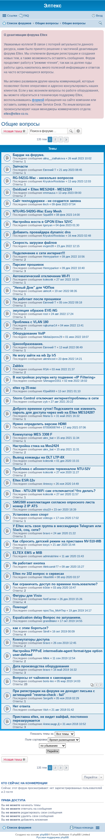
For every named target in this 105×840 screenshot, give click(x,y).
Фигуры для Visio (27, 595)
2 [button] (55, 139)
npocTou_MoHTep (54, 610)
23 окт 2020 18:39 (65, 509)
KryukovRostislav (54, 181)
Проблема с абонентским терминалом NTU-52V (51, 469)
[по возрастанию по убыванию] (52, 745)
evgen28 (48, 246)
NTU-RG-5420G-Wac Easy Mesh (37, 211)
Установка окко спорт (30, 514)
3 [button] (60, 139)
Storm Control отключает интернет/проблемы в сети (56, 398)
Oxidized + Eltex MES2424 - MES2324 (42, 189)
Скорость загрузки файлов (35, 243)
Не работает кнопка (29, 563)
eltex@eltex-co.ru (16, 114)
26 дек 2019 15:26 (71, 599)
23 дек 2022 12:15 (68, 246)
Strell (46, 631)
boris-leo (48, 681)
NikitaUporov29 (52, 336)
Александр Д (51, 724)
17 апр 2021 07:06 (74, 427)
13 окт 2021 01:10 (69, 391)
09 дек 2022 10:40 (73, 268)
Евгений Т (49, 169)
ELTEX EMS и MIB (27, 553)
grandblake (50, 620)
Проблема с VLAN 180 (30, 322)
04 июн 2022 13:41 (72, 325)
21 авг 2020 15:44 (64, 544)
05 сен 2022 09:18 (70, 302)
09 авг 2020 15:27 (73, 566)
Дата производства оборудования (41, 666)
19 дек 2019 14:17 (80, 610)
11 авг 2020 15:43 (73, 556)
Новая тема (13, 131)
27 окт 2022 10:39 (67, 279)
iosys (46, 544)
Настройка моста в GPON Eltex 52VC (42, 222)
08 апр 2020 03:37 (68, 577)
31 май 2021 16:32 (68, 415)
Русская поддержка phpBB (52, 837)
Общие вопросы (20, 124)
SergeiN (48, 698)
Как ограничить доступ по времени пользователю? (55, 584)
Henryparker (51, 256)
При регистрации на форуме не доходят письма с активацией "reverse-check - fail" (54, 693)
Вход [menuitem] (99, 15)
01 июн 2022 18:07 (77, 336)
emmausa (49, 192)
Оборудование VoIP (29, 333)
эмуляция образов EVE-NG (35, 310)
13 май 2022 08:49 (71, 347)
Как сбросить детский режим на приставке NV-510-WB (57, 541)
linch (46, 204)
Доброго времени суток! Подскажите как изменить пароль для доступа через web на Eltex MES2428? (54, 410)
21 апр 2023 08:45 (70, 169)
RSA (46, 369)
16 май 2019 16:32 (65, 669)
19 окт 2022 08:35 (66, 290)
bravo (46, 533)
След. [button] (66, 139)
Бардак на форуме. (28, 155)
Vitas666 (48, 577)
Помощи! (20, 607)
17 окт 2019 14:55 (71, 620)
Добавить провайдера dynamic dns (42, 232)
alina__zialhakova (54, 158)
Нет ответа (21, 706)
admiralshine (51, 556)
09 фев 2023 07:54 (63, 204)
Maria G (48, 415)
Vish (45, 709)
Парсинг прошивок (28, 264)
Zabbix (18, 366)
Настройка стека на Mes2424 (36, 446)
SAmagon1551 (52, 380)
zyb (45, 401)
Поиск (71, 131)
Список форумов (19, 827)
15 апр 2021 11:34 (68, 437)
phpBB (44, 834)
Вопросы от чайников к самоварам (42, 678)
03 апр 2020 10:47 (64, 587)
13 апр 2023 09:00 (69, 192)
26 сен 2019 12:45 (64, 642)
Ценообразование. (28, 344)
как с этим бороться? (30, 628)
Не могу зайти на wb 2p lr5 (34, 355)
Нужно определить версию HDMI (40, 424)
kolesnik (48, 279)
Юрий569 (49, 391)
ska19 (47, 509)
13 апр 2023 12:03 (79, 181)
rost (45, 313)
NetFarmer (50, 599)
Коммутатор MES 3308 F (32, 434)
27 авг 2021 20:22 (62, 401)
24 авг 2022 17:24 (62, 313)
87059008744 (51, 427)
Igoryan (47, 225)
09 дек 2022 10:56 (73, 256)
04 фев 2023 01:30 (67, 225)
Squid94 (48, 214)
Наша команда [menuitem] (83, 827)
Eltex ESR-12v (24, 480)
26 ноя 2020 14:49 (67, 483)
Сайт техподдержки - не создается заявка (47, 201)
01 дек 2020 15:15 (67, 460)
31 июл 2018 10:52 (74, 724)
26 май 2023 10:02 (79, 158)
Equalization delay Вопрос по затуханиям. (47, 617)
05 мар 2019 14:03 (68, 681)
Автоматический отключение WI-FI (41, 276)
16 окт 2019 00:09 (63, 631)
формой (38, 100)
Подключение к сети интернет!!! (39, 253)
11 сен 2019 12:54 (63, 658)
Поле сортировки (36, 739)
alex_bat (48, 437)
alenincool (49, 358)
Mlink (46, 658)
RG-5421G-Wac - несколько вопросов (43, 178)
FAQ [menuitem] (26, 15)
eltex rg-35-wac (24, 388)
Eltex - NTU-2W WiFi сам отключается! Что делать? (54, 491)
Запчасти (20, 166)
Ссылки (12, 15)
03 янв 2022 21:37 (63, 369)
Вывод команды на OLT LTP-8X (38, 457)
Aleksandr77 (51, 566)
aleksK (47, 290)
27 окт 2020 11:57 (67, 494)
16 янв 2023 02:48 (79, 235)
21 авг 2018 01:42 (62, 709)
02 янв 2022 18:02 (75, 380)
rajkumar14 (50, 325)
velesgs (48, 517)
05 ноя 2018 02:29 (67, 698)
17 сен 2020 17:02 (67, 517)
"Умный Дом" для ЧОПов (33, 287)
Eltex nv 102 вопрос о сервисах (38, 574)
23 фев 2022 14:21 (70, 358)
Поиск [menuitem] (100, 24)
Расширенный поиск (78, 131)
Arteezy (48, 483)
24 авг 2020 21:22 (64, 533)
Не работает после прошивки (37, 299)
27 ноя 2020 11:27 (67, 472)
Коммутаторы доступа (31, 639)
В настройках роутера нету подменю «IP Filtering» (54, 377)
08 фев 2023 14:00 (68, 214)
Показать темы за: (42, 733)
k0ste (46, 587)
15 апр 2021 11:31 (68, 449)
